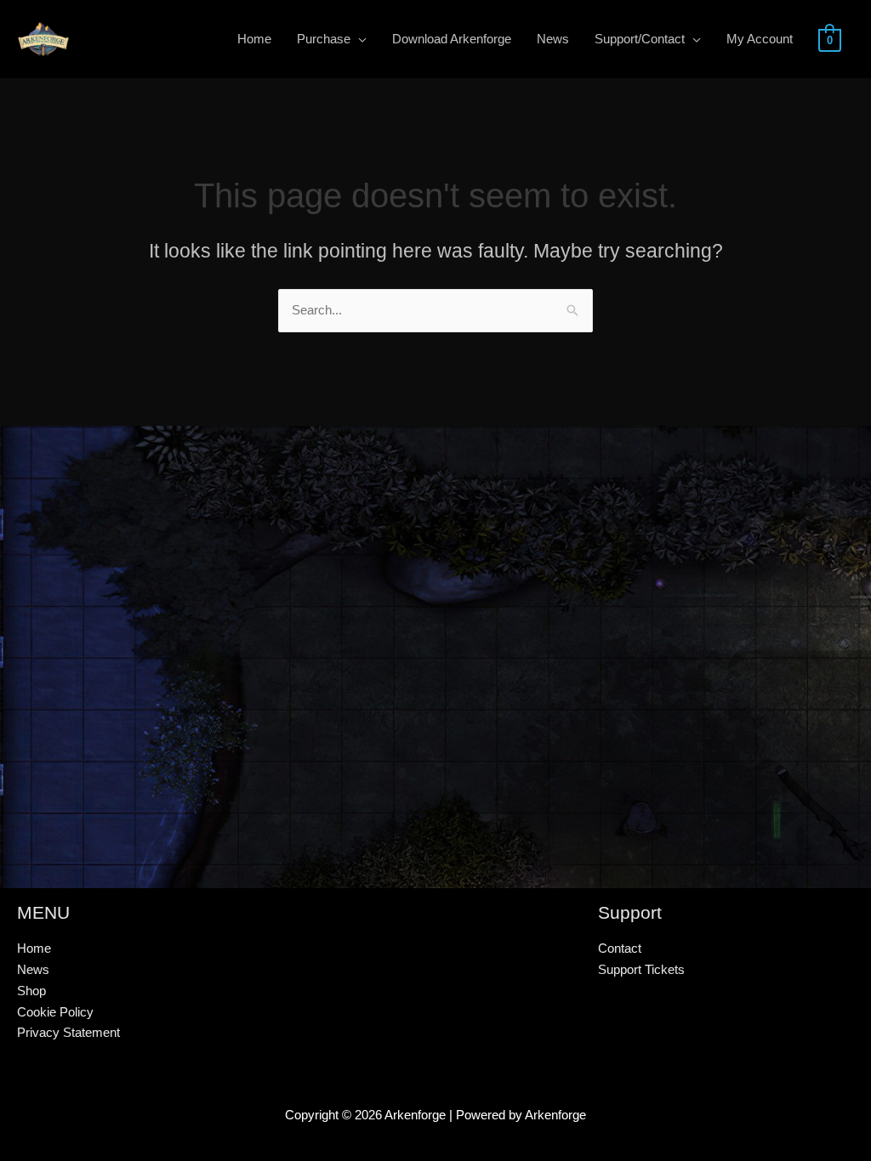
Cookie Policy (55, 1012)
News (33, 969)
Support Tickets (641, 969)
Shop (31, 990)
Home (34, 948)
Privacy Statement (68, 1032)
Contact (619, 948)
